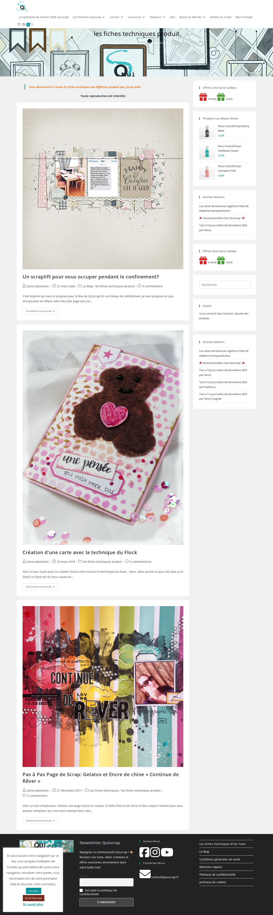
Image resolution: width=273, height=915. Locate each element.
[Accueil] (103, 42)
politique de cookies (212, 882)
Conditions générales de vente (219, 859)
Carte (228, 99)
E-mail (84, 876)
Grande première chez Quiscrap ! (222, 218)
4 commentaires (140, 562)
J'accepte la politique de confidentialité (98, 892)
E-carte (211, 99)
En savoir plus (33, 904)
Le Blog (88, 286)
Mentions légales (210, 867)
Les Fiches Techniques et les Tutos (222, 844)
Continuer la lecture (42, 311)
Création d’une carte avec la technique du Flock (80, 552)
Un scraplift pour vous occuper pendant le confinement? (91, 276)
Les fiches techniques (104, 790)
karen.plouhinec (38, 286)
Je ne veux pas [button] (33, 898)
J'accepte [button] (33, 891)
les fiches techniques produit (154, 42)
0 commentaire (152, 286)
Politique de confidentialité (217, 874)
